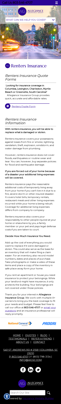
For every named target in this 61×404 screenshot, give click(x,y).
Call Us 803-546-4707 (17, 2)
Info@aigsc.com (30, 360)
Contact (39, 342)
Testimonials (17, 338)
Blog (43, 335)
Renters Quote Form (24, 106)
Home (17, 335)
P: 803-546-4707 (18, 356)
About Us (22, 342)
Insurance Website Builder (38, 398)
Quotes (30, 335)
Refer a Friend (41, 338)
